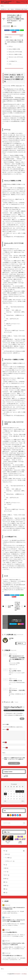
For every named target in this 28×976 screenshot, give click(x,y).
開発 (5, 889)
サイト (4, 752)
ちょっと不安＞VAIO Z (15, 670)
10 (22, 791)
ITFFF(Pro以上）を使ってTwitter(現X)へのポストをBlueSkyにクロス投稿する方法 (17, 606)
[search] (24, 823)
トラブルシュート (9, 861)
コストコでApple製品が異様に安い (9, 932)
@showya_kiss (18, 85)
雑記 (5, 892)
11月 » (22, 801)
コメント (5, 729)
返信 (22, 718)
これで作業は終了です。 (12, 61)
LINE (22, 30)
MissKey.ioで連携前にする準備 (13, 49)
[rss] (10, 815)
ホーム (2, 5)
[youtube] (20, 815)
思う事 (6, 878)
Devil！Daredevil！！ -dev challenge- (12, 2)
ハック (6, 871)
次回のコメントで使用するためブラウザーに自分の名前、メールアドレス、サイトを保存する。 (14, 758)
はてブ (18, 30)
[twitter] (18, 815)
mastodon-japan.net (12, 107)
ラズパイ (6, 875)
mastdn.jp (5, 107)
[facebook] (13, 815)
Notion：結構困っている (15, 680)
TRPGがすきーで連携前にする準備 (14, 54)
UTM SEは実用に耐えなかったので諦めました (12, 955)
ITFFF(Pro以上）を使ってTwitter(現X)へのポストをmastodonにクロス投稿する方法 (14, 99)
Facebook (7, 30)
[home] (8, 815)
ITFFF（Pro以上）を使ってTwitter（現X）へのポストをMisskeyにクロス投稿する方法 (14, 42)
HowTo (12, 9)
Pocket (15, 596)
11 (5, 793)
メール (4, 747)
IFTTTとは (10, 46)
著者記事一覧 (20, 643)
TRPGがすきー (22, 366)
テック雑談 (8, 857)
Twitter (13, 30)
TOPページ (4, 9)
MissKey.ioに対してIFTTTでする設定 (14, 51)
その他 (6, 868)
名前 (4, 742)
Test (5, 864)
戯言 (5, 882)
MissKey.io (21, 187)
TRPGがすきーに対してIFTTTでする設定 (15, 58)
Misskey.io (20, 111)
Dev (8, 9)
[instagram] (15, 815)
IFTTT (4, 133)
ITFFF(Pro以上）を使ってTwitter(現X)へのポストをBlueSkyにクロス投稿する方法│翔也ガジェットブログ (13, 707)
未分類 (6, 885)
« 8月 (5, 801)
